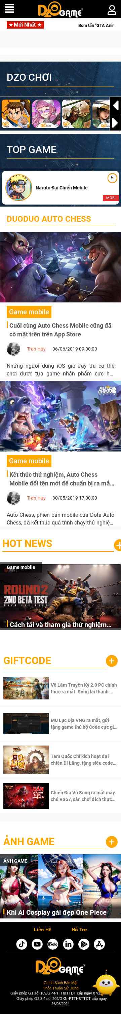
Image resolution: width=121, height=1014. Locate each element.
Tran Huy (36, 349)
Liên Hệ (42, 930)
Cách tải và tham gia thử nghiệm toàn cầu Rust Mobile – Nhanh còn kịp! (61, 625)
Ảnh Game (28, 841)
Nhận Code (75, 688)
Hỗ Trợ (79, 930)
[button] (115, 123)
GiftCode (27, 660)
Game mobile (21, 567)
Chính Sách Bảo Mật (60, 983)
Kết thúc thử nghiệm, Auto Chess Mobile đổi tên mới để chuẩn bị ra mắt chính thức (60, 483)
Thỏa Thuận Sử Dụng (60, 988)
